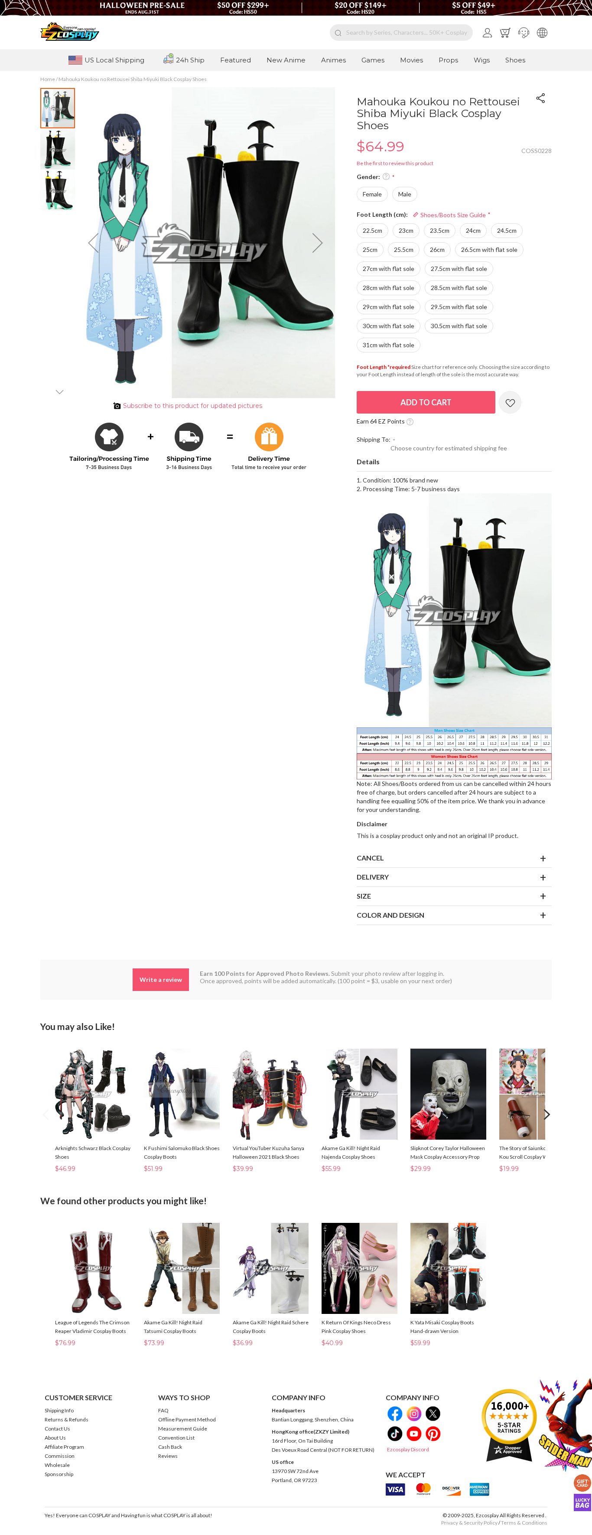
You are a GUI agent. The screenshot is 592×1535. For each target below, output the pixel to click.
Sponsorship (59, 1474)
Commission (60, 1456)
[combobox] (401, 32)
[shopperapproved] (509, 1425)
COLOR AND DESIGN (390, 915)
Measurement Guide (182, 1428)
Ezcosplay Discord (408, 1449)
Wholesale (57, 1465)
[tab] (454, 462)
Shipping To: (373, 439)
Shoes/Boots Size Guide (452, 214)
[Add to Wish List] (510, 402)
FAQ (163, 1410)
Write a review (161, 979)
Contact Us (57, 1428)
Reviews (168, 1456)
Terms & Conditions (524, 1522)
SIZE (364, 896)
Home (47, 79)
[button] (524, 32)
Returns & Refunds (66, 1419)
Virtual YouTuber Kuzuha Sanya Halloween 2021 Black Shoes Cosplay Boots (268, 1157)
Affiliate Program (64, 1447)
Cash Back (170, 1447)
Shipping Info (59, 1410)
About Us (55, 1437)
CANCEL (370, 858)
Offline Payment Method (187, 1419)
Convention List (176, 1437)
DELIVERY (373, 877)
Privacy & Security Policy (469, 1522)
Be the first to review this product (395, 163)
